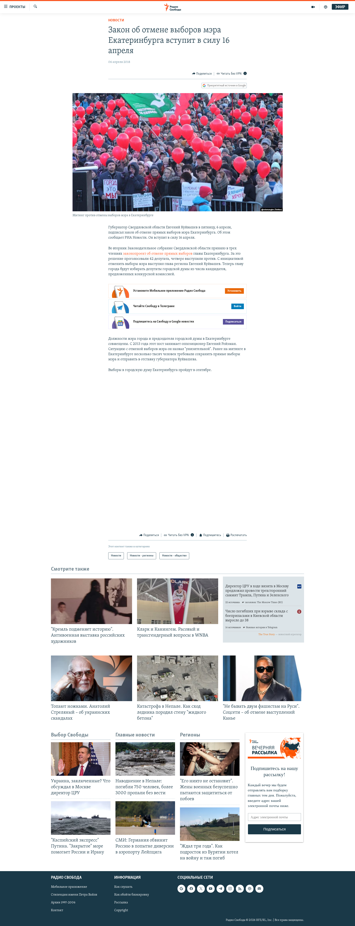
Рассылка (121, 902)
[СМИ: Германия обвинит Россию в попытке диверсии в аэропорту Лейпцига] (145, 818)
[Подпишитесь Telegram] (220, 888)
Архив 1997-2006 (63, 902)
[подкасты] (325, 7)
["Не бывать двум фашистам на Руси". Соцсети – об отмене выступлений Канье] (263, 678)
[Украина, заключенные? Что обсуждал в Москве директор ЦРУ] (81, 759)
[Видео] (313, 7)
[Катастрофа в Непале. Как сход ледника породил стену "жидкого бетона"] (177, 678)
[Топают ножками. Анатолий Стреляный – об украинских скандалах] (91, 678)
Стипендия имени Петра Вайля (74, 894)
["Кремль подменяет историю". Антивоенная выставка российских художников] (91, 601)
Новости (116, 20)
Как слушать (123, 887)
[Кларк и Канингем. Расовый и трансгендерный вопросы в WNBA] (177, 601)
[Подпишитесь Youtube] (210, 888)
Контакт (57, 910)
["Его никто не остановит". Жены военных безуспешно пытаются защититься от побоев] (210, 759)
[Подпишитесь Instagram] (230, 888)
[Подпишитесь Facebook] (191, 888)
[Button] (202, 73)
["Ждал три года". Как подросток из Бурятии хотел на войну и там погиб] (210, 824)
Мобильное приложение (69, 887)
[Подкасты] (250, 888)
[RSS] (240, 888)
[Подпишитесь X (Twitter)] (201, 888)
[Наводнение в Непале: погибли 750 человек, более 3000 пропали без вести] (145, 759)
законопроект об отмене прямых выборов (157, 254)
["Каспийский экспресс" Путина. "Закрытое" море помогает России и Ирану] (81, 818)
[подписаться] (259, 888)
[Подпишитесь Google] (181, 888)
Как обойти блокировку (131, 894)
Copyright (121, 910)
